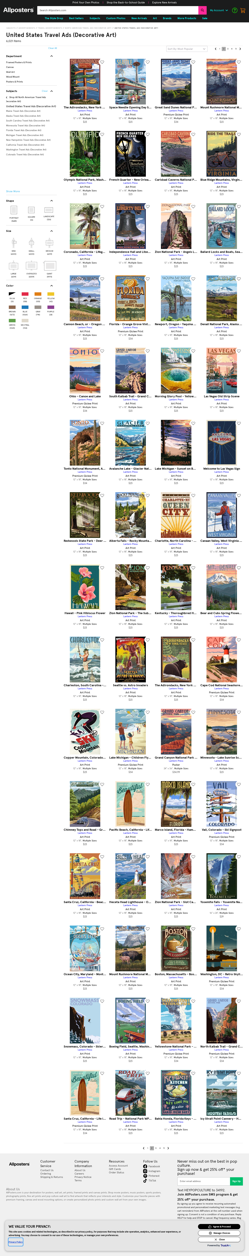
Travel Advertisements (50, 28)
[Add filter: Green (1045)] (12, 319)
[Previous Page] (216, 49)
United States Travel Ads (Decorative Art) (136, 28)
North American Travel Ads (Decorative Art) (88, 28)
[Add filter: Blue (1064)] (25, 306)
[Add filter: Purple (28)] (51, 306)
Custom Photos (115, 18)
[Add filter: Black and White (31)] (12, 293)
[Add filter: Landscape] (49, 210)
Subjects (11, 28)
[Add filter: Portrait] (14, 210)
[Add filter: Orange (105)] (38, 293)
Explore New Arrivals (164, 2)
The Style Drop (54, 18)
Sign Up (236, 1181)
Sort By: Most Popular (180, 49)
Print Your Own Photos (85, 2)
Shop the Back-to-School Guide (126, 2)
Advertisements (27, 28)
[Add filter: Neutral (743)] (25, 319)
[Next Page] (240, 49)
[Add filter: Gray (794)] (38, 306)
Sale (204, 18)
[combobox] (117, 10)
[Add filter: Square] (31, 210)
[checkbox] (13, 246)
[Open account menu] (226, 10)
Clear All (52, 48)
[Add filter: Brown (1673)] (12, 306)
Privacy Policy (16, 1241)
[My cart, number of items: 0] (243, 10)
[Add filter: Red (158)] (25, 293)
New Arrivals (139, 18)
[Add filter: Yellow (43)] (51, 293)
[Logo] (18, 10)
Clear (45, 91)
